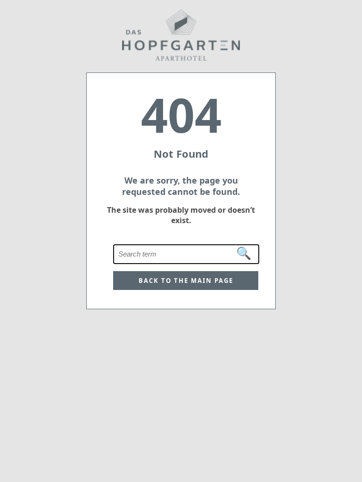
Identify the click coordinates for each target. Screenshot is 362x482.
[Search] (244, 253)
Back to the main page (186, 280)
